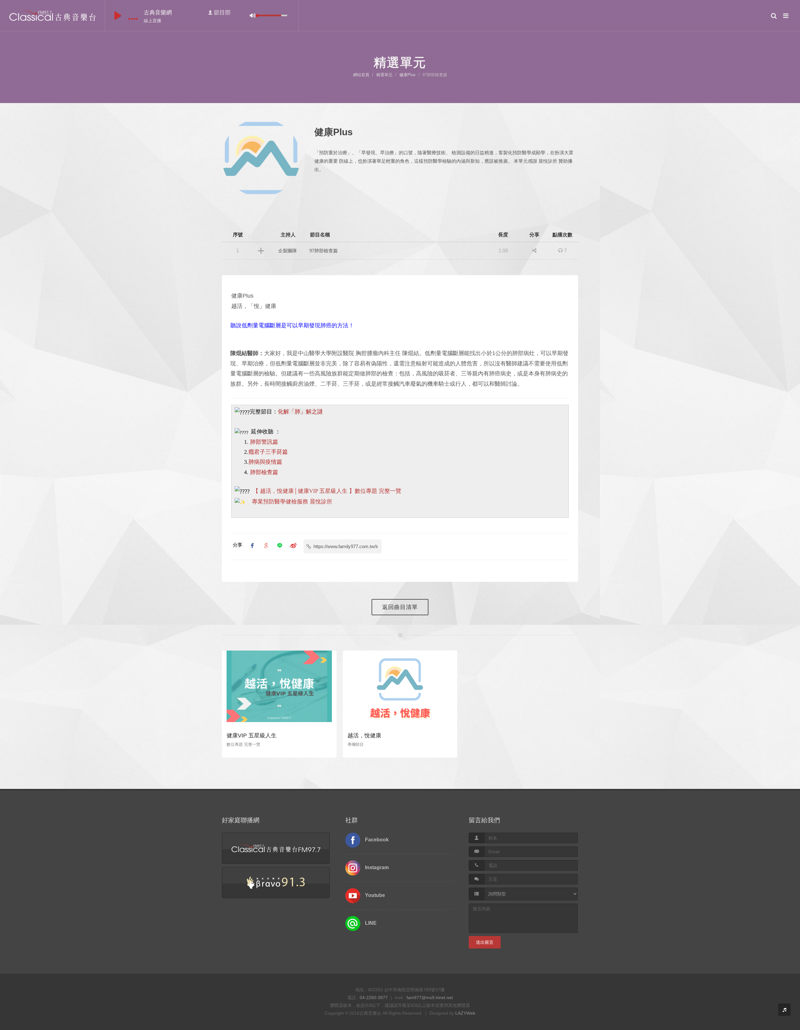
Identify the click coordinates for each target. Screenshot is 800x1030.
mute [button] (252, 15)
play (117, 16)
